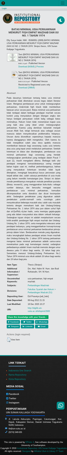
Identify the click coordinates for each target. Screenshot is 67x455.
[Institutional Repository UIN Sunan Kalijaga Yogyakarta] (22, 18)
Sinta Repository (17, 379)
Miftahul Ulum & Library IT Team (48, 451)
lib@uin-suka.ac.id (17, 428)
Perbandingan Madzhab (38, 285)
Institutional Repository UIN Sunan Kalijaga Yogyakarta (42, 448)
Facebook (14, 322)
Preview (40, 66)
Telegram (14, 326)
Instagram (13, 402)
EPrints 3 (30, 442)
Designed (26, 451)
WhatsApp (42, 322)
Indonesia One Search (20, 370)
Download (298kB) (26, 87)
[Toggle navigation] (62, 3)
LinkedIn (29, 326)
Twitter (29, 322)
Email (42, 326)
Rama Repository (17, 374)
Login (4, 8)
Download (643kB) (26, 66)
